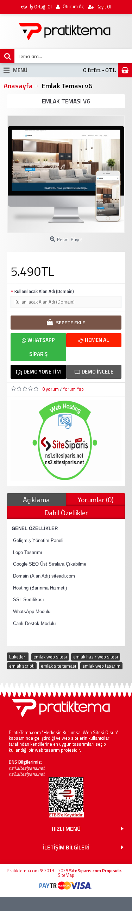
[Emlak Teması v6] (66, 174)
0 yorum (50, 389)
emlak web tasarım (101, 665)
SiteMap (66, 875)
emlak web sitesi (50, 656)
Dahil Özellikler (66, 512)
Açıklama (36, 499)
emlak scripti (21, 665)
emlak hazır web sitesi (95, 656)
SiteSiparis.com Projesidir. (95, 870)
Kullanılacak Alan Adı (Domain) (44, 291)
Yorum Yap (73, 389)
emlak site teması (58, 665)
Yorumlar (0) (95, 499)
